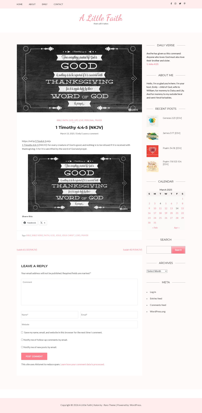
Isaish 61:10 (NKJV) (27, 249)
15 (182, 208)
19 (166, 213)
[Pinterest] (184, 3)
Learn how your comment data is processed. (82, 364)
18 (160, 213)
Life (76, 120)
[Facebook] (171, 3)
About (32, 4)
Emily (44, 4)
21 (177, 213)
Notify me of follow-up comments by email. (45, 339)
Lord (77, 235)
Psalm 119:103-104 (172, 161)
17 (154, 213)
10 (154, 208)
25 (160, 218)
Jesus (58, 235)
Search (178, 249)
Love (81, 120)
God (71, 120)
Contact (58, 4)
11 (160, 208)
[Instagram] (175, 3)
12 (166, 208)
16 (149, 213)
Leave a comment (90, 133)
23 (149, 218)
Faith (65, 120)
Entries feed (156, 298)
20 (171, 213)
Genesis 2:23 (169, 118)
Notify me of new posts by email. (40, 347)
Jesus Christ (68, 235)
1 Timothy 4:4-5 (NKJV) (79, 127)
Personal (89, 120)
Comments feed (158, 304)
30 (149, 222)
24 (154, 218)
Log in (153, 291)
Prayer (98, 120)
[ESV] (172, 118)
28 (177, 218)
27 (171, 218)
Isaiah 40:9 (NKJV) (132, 249)
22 (182, 213)
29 (182, 218)
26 (166, 218)
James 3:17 (168, 133)
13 (171, 208)
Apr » (177, 227)
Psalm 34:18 (169, 148)
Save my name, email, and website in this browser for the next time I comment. (63, 332)
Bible (59, 120)
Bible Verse (37, 235)
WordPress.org (157, 311)
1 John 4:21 (153, 64)
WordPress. (136, 405)
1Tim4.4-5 (40, 141)
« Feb (155, 227)
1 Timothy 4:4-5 (30, 144)
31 (154, 222)
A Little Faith (101, 17)
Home (19, 4)
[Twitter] (180, 3)
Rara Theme (109, 405)
